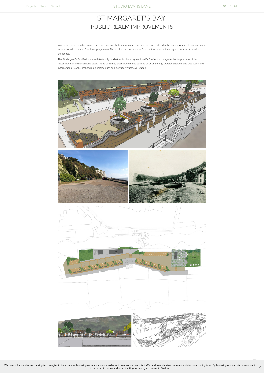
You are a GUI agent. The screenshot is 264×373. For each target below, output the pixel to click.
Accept (155, 368)
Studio (43, 6)
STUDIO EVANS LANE (132, 6)
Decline (165, 368)
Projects (31, 6)
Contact (55, 6)
